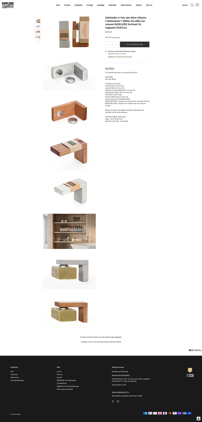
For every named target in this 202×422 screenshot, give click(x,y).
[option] (37, 21)
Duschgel (90, 5)
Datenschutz (15, 377)
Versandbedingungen (17, 380)
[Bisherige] (38, 15)
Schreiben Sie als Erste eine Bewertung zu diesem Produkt (101, 342)
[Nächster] (38, 41)
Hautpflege (100, 5)
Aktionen (139, 5)
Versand (117, 37)
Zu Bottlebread (61, 383)
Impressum (14, 374)
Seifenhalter (112, 5)
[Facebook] (113, 401)
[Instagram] (118, 401)
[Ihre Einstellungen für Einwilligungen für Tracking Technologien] (198, 418)
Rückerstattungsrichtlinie (65, 389)
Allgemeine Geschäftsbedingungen (68, 386)
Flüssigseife (78, 5)
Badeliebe (18, 414)
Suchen (59, 371)
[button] (101, 341)
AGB (12, 371)
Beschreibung (109, 68)
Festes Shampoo (126, 5)
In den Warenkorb (134, 44)
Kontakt (59, 377)
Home (58, 5)
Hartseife (67, 5)
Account (185, 5)
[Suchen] (192, 5)
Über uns (149, 5)
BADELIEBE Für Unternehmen (66, 380)
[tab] (110, 68)
